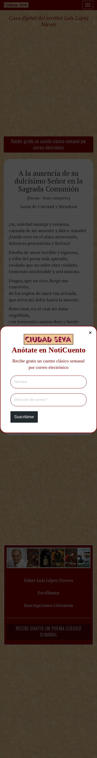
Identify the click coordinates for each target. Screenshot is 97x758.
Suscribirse (24, 417)
